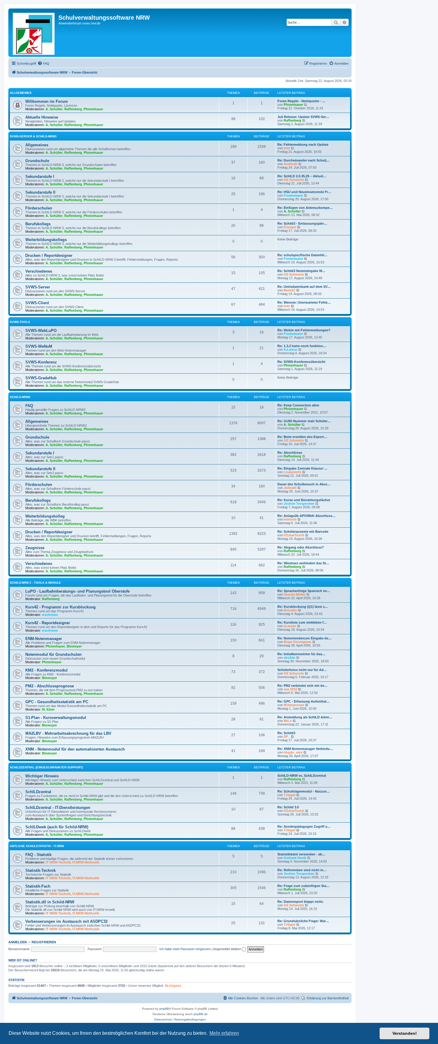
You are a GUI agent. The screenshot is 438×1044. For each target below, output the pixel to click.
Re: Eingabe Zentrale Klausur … (302, 468)
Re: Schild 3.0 (288, 807)
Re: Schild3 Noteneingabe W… (301, 271)
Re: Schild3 (286, 733)
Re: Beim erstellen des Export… (302, 437)
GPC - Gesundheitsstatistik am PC (56, 702)
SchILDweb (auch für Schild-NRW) (56, 827)
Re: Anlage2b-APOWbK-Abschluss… (306, 516)
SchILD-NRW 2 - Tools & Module (35, 582)
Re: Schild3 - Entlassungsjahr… (302, 223)
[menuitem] (43, 63)
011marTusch (294, 535)
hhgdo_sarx (293, 752)
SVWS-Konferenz (41, 362)
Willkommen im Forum (46, 101)
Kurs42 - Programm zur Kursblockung (60, 607)
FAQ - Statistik (38, 854)
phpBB (164, 1008)
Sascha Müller (294, 594)
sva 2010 (290, 689)
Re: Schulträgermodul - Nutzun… (303, 791)
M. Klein (48, 709)
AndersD (290, 164)
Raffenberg (73, 109)
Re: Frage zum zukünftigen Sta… (303, 886)
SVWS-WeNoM (38, 346)
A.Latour (290, 349)
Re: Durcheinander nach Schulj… (303, 160)
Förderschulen (38, 208)
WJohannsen (294, 705)
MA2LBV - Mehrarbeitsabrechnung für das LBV (68, 733)
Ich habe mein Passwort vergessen (185, 949)
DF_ (287, 736)
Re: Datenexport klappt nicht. (300, 901)
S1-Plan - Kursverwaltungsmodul (55, 717)
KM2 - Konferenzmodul (46, 670)
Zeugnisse (34, 548)
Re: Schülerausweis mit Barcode (302, 531)
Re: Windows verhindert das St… (303, 563)
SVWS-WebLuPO (41, 330)
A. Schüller (54, 109)
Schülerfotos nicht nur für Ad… (302, 670)
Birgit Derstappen (297, 642)
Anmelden (17, 942)
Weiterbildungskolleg (45, 516)
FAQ (29, 405)
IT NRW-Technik (58, 862)
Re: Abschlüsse (289, 452)
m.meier (290, 626)
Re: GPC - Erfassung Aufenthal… (303, 701)
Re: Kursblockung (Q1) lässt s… (302, 606)
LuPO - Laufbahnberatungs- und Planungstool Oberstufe (77, 591)
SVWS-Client (37, 303)
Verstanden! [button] (404, 1033)
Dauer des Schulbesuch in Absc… (304, 484)
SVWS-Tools (20, 322)
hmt (287, 148)
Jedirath (290, 488)
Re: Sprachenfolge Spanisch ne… (303, 591)
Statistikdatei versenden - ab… (301, 854)
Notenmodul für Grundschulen (53, 654)
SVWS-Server (37, 287)
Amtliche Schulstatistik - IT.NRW (37, 846)
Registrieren (44, 942)
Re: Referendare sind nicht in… (302, 870)
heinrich (290, 519)
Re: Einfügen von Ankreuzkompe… (305, 207)
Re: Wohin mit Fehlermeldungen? (303, 330)
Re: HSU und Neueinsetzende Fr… (304, 192)
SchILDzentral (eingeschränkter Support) (46, 767)
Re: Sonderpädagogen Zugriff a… (303, 826)
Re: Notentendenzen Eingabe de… (304, 638)
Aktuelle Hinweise (41, 117)
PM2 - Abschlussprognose (49, 686)
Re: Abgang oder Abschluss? (300, 547)
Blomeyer (74, 646)
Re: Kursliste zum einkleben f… (302, 622)
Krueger (290, 227)
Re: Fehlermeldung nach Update (302, 144)
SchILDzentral (38, 792)
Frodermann (293, 195)
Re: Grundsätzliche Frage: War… (303, 921)
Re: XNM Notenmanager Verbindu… (305, 749)
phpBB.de (201, 1014)
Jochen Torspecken (299, 503)
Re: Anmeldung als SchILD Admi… (304, 717)
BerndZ (289, 290)
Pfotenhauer (93, 109)
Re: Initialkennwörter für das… (301, 654)
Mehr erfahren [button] (224, 1033)
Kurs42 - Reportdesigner (47, 623)
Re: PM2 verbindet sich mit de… (302, 685)
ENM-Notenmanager (43, 638)
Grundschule (37, 161)
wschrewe (50, 614)
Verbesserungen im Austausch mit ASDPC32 (66, 921)
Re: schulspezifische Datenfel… (302, 255)
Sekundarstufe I (39, 176)
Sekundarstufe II (40, 192)
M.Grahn (290, 610)
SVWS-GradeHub (41, 378)
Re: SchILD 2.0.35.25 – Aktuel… (301, 176)
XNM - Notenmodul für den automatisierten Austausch (75, 749)
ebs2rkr (289, 657)
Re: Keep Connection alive (298, 405)
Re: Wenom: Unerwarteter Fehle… (304, 302)
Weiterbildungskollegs (46, 239)
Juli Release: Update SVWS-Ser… (303, 117)
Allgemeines (21, 92)
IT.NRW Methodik (85, 862)
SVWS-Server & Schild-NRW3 (33, 136)
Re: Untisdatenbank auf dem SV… (304, 286)
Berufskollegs (38, 224)
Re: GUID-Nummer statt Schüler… (304, 421)
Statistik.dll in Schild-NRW (49, 902)
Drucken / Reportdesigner (48, 255)
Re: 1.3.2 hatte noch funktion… (301, 346)
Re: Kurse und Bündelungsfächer (303, 500)
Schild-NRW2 (20, 397)
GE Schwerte (294, 179)
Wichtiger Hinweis (42, 776)
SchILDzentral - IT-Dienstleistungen (57, 807)
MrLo (288, 721)
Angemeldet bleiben (227, 949)
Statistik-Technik (40, 870)
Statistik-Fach (37, 886)
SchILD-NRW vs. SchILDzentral (301, 775)
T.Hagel (289, 795)
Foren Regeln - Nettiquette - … (301, 101)
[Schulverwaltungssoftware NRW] (34, 32)
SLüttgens (173, 985)
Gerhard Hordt (295, 858)
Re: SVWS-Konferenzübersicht (301, 361)
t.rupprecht (292, 472)
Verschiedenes (38, 271)
